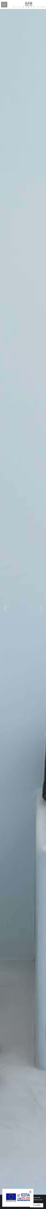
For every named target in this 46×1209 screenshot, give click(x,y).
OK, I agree (36, 1205)
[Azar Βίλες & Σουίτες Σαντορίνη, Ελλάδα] (29, 4)
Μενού (4, 4)
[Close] (30, 1192)
